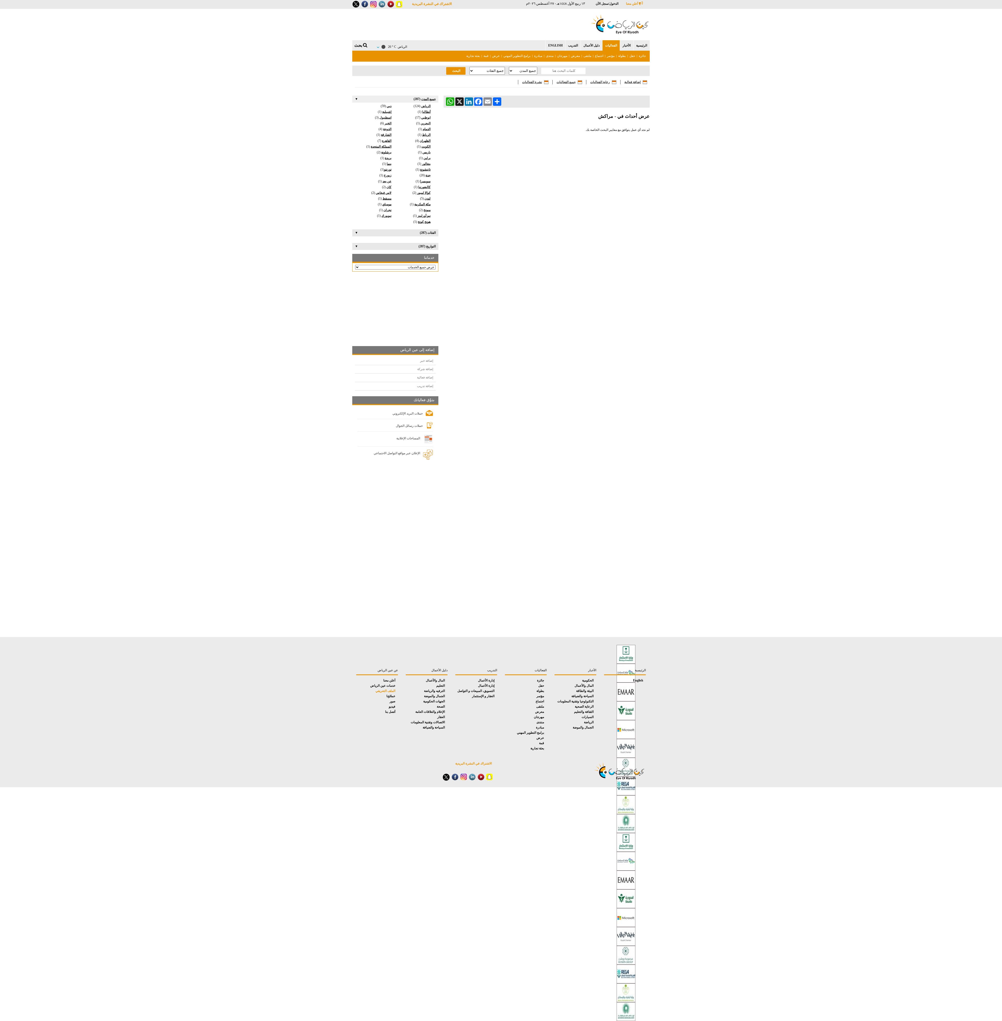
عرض (496, 56)
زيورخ (387, 175)
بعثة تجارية (473, 56)
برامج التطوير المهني (516, 56)
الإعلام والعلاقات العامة (430, 712)
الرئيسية (641, 45)
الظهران (425, 141)
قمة (486, 56)
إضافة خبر (426, 361)
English (555, 45)
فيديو (392, 706)
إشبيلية (386, 112)
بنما (389, 164)
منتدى (549, 56)
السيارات (588, 717)
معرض (575, 56)
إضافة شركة (425, 369)
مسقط (387, 198)
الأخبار (627, 45)
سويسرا (425, 181)
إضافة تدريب (425, 386)
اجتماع (599, 56)
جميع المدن (428, 99)
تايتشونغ (425, 169)
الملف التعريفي (385, 691)
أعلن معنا (632, 3)
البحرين (426, 123)
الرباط (426, 135)
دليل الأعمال (591, 45)
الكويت (426, 146)
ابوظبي (426, 117)
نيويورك (386, 216)
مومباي (386, 204)
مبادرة (538, 56)
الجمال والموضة (583, 727)
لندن (428, 198)
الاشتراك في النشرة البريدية (432, 4)
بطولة (622, 56)
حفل (632, 56)
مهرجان (562, 56)
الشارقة (386, 135)
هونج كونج (424, 222)
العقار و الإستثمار (483, 696)
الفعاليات (611, 45)
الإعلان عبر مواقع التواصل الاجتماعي (397, 453)
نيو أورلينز (424, 216)
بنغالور (426, 164)
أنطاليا (426, 112)
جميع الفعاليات (566, 82)
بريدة (388, 158)
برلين (427, 158)
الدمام (427, 129)
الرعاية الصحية (584, 706)
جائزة (642, 56)
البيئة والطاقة (585, 691)
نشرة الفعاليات (532, 82)
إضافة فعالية (632, 82)
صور (392, 701)
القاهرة (386, 141)
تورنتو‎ (387, 169)
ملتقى (587, 56)
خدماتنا (429, 258)
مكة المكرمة (422, 204)
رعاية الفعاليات (600, 82)
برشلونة (386, 152)
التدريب (573, 45)
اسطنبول (385, 117)
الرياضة (589, 722)
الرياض (426, 106)
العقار (441, 717)
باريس (426, 152)
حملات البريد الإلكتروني (407, 413)
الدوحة (387, 129)
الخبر (388, 123)
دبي (389, 106)
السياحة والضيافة (582, 696)
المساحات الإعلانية (408, 438)
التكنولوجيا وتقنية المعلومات (575, 701)
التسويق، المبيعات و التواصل (475, 691)
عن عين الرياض (388, 670)
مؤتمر (611, 56)
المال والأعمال (584, 685)
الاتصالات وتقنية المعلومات (428, 722)
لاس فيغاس (383, 193)
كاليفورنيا (424, 187)
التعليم (440, 685)
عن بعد (387, 181)
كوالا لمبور (424, 193)
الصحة (441, 706)
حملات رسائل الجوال (409, 426)
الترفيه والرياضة (434, 691)
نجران (387, 210)
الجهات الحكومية (434, 701)
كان (388, 187)
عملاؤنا (390, 696)
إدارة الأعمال (486, 680)
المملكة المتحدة (381, 146)
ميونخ (427, 210)
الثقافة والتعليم (584, 712)
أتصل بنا (390, 712)
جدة (428, 175)
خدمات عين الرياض (382, 685)
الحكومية (588, 680)
